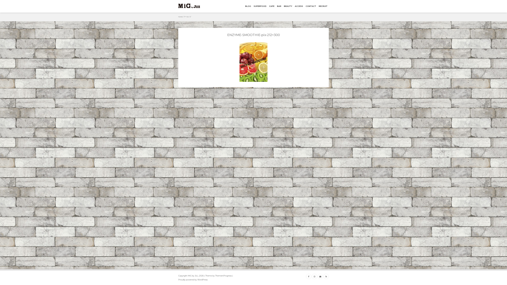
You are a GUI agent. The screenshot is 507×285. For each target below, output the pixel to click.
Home (180, 17)
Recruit (323, 6)
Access (299, 6)
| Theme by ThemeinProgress (218, 276)
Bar (279, 6)
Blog (248, 6)
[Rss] (326, 276)
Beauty (288, 6)
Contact (311, 6)
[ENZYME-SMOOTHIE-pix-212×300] (253, 62)
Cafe (271, 6)
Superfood (260, 6)
